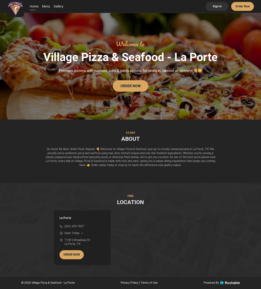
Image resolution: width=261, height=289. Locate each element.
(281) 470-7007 (74, 226)
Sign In (217, 6)
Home (34, 6)
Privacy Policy (129, 282)
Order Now (242, 6)
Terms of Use (149, 282)
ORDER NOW (130, 86)
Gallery (58, 6)
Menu (46, 6)
